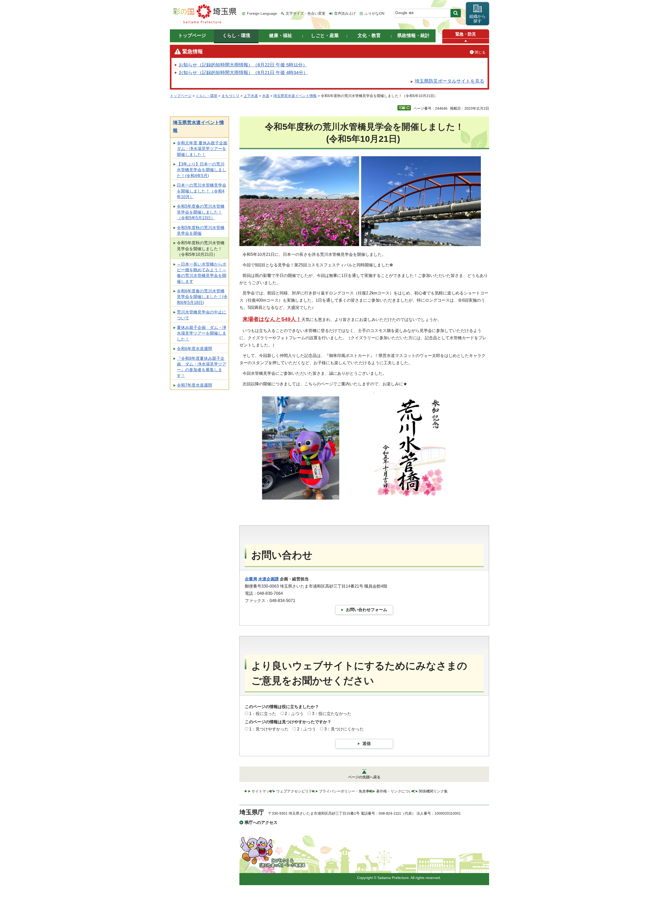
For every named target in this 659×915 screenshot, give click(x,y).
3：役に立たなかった (331, 713)
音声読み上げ (345, 13)
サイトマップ (262, 791)
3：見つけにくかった (344, 729)
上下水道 (251, 96)
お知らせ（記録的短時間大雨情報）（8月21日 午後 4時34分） (243, 72)
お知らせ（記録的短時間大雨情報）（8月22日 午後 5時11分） (243, 64)
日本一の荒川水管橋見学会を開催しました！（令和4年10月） (201, 191)
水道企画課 (268, 579)
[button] (465, 41)
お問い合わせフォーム (366, 609)
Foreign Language (262, 13)
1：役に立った (262, 713)
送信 (366, 743)
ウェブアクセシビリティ (296, 791)
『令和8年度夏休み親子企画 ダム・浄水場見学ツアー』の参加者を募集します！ (201, 367)
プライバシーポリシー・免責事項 (346, 791)
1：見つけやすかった (269, 729)
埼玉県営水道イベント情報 (295, 96)
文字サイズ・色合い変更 (305, 13)
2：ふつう (294, 713)
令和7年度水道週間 (194, 385)
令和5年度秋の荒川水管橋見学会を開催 (200, 230)
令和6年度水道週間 (194, 348)
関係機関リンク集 (433, 791)
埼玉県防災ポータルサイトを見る (449, 81)
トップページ (181, 96)
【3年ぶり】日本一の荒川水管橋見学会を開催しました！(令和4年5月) (201, 170)
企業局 (251, 579)
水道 (265, 96)
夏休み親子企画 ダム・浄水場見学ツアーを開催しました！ (201, 333)
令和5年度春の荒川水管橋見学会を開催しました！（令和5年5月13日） (200, 212)
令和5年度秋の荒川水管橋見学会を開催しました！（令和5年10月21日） (200, 249)
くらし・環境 (206, 96)
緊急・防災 (465, 34)
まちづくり (230, 96)
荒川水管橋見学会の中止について (201, 315)
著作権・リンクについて (396, 791)
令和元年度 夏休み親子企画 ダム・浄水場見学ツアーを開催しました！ (202, 149)
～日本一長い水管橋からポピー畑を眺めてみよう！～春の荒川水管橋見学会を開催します (201, 273)
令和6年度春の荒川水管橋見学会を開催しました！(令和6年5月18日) (202, 297)
